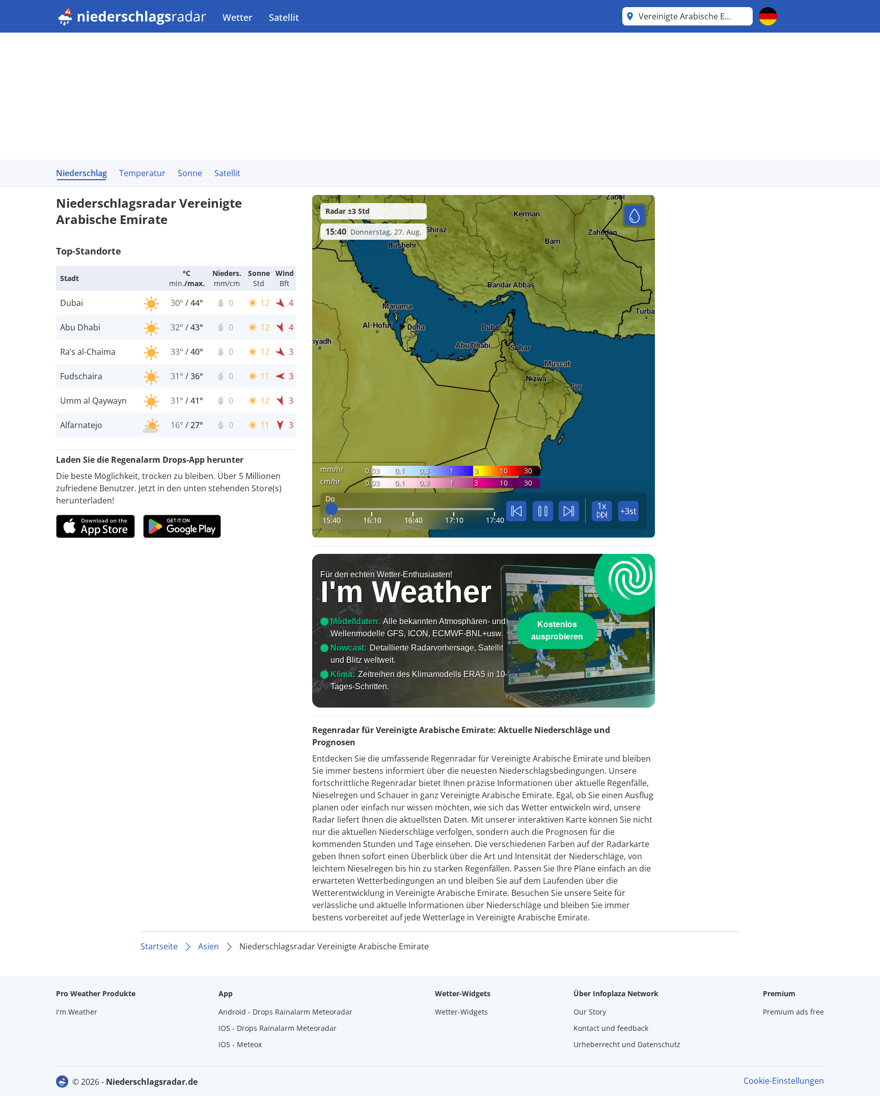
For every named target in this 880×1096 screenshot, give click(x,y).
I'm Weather (76, 1012)
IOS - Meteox (240, 1044)
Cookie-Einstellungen (784, 1080)
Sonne (190, 173)
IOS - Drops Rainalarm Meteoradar (277, 1028)
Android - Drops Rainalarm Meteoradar (285, 1012)
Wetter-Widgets (461, 1012)
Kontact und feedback (610, 1028)
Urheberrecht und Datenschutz (626, 1044)
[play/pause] (543, 511)
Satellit (284, 17)
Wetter (238, 17)
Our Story (589, 1012)
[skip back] (516, 511)
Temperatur (142, 173)
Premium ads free (793, 1012)
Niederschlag (81, 173)
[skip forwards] (569, 511)
